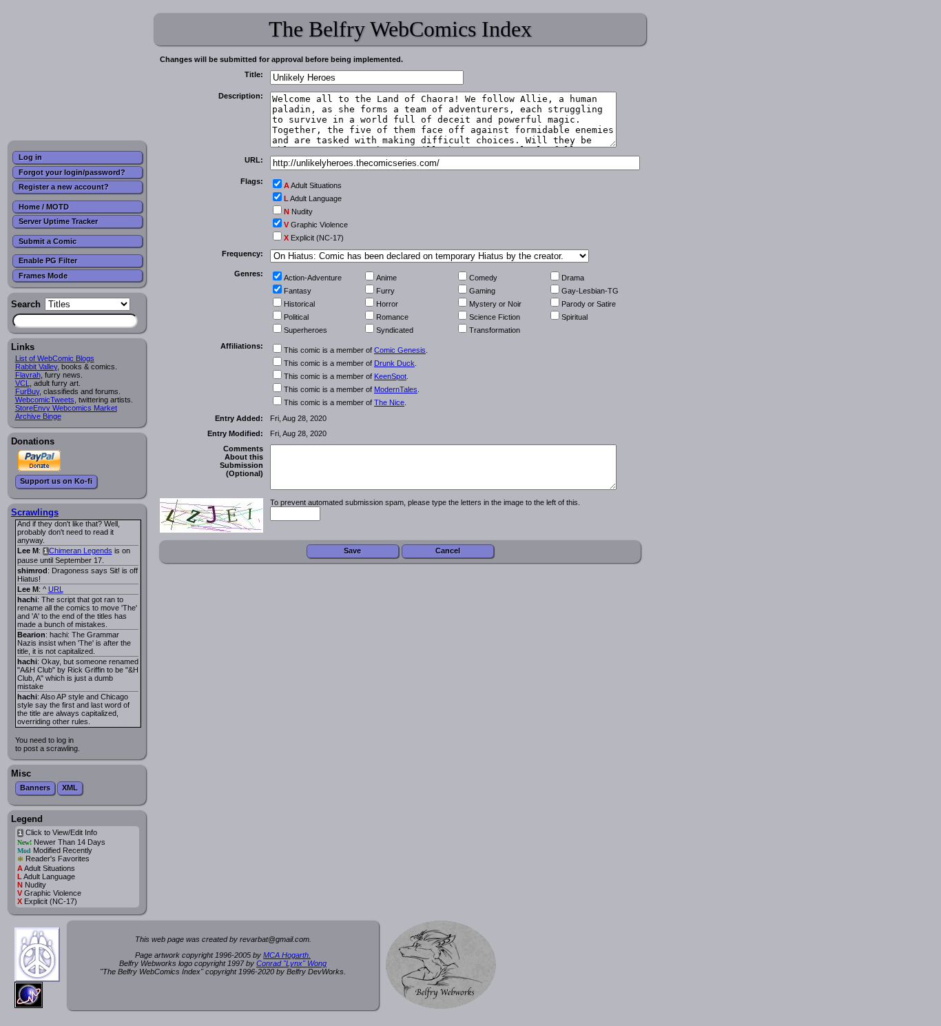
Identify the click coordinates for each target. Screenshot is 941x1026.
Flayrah (28, 375)
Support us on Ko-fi (56, 481)
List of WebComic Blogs (54, 358)
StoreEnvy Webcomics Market (66, 408)
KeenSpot (390, 376)
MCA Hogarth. (287, 955)
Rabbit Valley (36, 366)
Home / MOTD (44, 207)
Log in (30, 157)
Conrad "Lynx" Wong (291, 963)
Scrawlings (35, 512)
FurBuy (27, 391)
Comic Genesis (400, 350)
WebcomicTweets (44, 400)
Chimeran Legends (80, 550)
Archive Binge (38, 416)
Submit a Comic (47, 241)
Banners (35, 787)
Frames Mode (43, 275)
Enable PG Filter (48, 260)
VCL (22, 383)
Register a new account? (64, 187)
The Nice (389, 402)
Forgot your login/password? (72, 172)
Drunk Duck (394, 363)
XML (70, 787)
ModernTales (395, 389)
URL (55, 589)
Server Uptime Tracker (58, 221)
